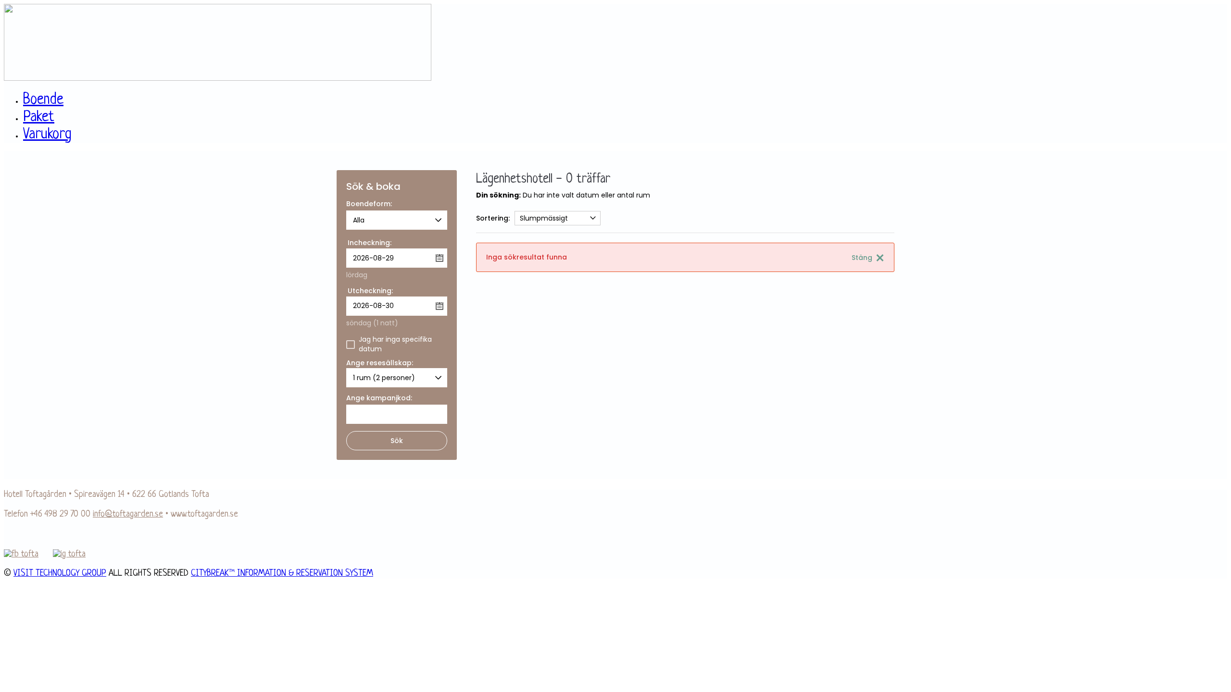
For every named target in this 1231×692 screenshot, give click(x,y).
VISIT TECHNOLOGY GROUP (59, 573)
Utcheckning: (370, 291)
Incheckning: (369, 242)
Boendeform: (369, 204)
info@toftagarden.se (128, 514)
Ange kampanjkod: (379, 399)
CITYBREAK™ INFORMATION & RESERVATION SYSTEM (282, 573)
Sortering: (493, 218)
